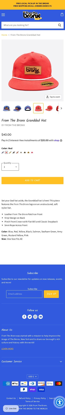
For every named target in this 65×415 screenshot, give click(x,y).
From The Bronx (15, 125)
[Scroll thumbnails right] (60, 108)
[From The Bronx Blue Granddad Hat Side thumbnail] (17, 108)
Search (52, 398)
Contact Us (11, 398)
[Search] (60, 25)
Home (4, 35)
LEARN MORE (7, 348)
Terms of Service (32, 401)
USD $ (31, 376)
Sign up (51, 294)
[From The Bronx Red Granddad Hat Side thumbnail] (49, 108)
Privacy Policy (40, 398)
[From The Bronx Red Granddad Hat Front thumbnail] (38, 108)
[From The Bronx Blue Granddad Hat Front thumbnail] (6, 108)
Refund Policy (25, 398)
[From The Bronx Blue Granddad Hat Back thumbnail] (28, 108)
